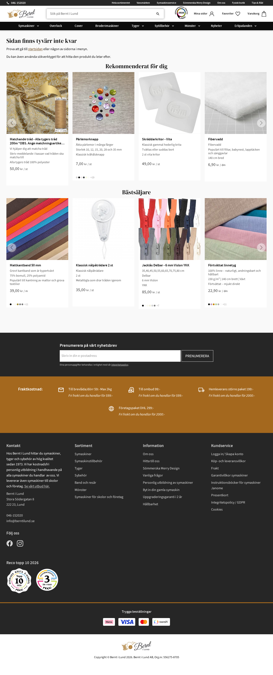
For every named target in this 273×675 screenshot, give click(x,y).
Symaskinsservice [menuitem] (166, 2)
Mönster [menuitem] (190, 26)
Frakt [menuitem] (215, 468)
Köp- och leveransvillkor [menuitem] (228, 461)
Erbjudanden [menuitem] (243, 26)
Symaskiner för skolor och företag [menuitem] (99, 497)
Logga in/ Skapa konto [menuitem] (227, 454)
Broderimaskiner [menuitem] (107, 26)
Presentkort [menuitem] (219, 495)
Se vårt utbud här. (37, 486)
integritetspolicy (119, 364)
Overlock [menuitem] (56, 26)
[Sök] (158, 14)
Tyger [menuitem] (135, 26)
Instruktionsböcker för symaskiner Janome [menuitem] (236, 485)
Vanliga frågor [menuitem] (153, 475)
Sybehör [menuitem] (81, 475)
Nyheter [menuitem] (216, 26)
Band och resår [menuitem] (85, 482)
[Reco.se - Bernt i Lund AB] (181, 14)
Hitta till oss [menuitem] (151, 461)
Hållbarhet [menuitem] (150, 504)
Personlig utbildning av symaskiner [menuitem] (168, 482)
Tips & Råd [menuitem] (257, 2)
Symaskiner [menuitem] (26, 26)
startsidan (35, 49)
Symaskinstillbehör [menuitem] (88, 461)
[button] (231, 14)
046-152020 (18, 2)
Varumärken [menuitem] (143, 2)
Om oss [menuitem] (221, 2)
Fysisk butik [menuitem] (238, 2)
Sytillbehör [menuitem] (162, 26)
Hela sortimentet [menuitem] (121, 2)
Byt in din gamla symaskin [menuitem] (161, 490)
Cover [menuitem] (79, 26)
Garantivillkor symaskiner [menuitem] (229, 475)
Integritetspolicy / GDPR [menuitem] (228, 502)
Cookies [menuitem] (217, 509)
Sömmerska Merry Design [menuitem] (197, 2)
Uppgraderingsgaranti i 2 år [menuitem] (162, 497)
